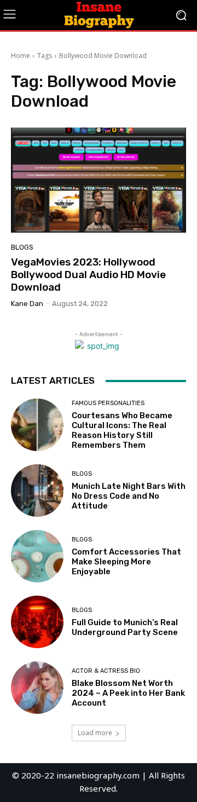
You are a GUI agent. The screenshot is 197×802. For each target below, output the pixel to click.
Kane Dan (27, 303)
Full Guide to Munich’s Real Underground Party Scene (125, 627)
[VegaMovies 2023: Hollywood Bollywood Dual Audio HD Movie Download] (98, 180)
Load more (95, 732)
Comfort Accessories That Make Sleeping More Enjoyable (126, 561)
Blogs (22, 247)
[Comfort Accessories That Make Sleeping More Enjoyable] (37, 556)
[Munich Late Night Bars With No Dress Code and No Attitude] (37, 490)
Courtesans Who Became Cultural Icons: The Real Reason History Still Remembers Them (122, 430)
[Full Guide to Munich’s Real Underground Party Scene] (37, 622)
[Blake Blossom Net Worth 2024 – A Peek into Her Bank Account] (37, 687)
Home (20, 55)
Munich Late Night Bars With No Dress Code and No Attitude (129, 496)
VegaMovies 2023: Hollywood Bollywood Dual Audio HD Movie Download (88, 274)
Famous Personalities (108, 403)
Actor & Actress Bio (106, 671)
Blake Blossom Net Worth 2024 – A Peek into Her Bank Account (128, 693)
